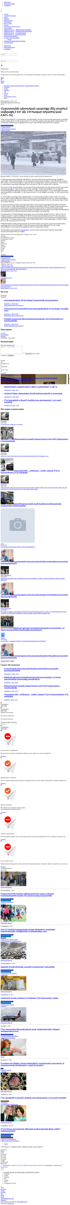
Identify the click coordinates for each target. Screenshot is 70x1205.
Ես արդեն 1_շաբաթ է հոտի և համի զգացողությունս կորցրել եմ (23, 641)
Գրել (2, 77)
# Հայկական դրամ (7, 1004)
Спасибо (3, 812)
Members (6, 19)
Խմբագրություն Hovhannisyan (10, 102)
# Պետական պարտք (8, 129)
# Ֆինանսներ (5, 130)
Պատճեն (22, 1202)
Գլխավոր (7, 2)
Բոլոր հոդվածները (11, 36)
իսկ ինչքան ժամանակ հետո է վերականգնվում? (18, 547)
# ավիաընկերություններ (9, 1036)
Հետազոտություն (7, 125)
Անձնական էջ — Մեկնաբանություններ (18, 31)
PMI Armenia (7, 22)
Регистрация (7, 28)
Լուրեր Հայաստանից (11, 38)
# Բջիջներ (4, 1103)
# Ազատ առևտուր (7, 902)
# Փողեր (3, 1006)
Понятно (3, 756)
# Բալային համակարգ (9, 973)
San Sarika (3, 421)
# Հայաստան (5, 127)
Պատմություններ (7, 1137)
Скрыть (12, 661)
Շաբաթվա (5, 334)
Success (6, 25)
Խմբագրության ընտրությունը (15, 41)
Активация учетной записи (12, 26)
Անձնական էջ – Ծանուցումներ (15, 34)
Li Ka (2, 543)
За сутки (3, 333)
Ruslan (2, 1057)
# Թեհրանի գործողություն (10, 1141)
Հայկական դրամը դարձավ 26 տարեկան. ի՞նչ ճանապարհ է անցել (29, 998)
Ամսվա (3, 336)
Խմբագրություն (6, 887)
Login (5, 17)
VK (11, 264)
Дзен (8, 264)
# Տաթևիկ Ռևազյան (8, 1038)
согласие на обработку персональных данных (29, 1165)
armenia (3, 638)
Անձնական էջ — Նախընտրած (15, 33)
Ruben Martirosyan (6, 575)
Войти (2, 81)
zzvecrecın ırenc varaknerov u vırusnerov (12, 424)
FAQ (2, 1068)
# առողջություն (6, 1070)
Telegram (3, 264)
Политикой (4, 1167)
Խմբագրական (9, 4)
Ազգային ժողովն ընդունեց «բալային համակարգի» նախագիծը (28, 967)
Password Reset (8, 20)
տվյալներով (24, 230)
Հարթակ (7, 5)
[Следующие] (5, 870)
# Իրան (3, 904)
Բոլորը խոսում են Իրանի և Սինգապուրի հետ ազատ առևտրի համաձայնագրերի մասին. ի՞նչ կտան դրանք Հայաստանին (27, 895)
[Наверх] (2, 1169)
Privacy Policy (8, 23)
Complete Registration (10, 15)
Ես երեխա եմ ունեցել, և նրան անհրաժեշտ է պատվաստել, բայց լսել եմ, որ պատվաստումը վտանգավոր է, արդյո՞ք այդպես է (32, 1064)
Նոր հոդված (8, 42)
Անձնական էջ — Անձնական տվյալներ (17, 29)
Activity (6, 14)
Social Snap (11, 1203)
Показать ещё (5, 661)
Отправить (10, 355)
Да (2, 706)
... (1, 8)
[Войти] (1, 79)
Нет (5, 706)
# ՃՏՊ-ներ (4, 975)
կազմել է (11, 189)
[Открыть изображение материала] (33, 174)
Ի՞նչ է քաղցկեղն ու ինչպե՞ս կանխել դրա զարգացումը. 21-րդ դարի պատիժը (33, 1098)
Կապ (9, 39)
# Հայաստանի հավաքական (11, 941)
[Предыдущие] (2, 871)
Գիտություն (5, 1101)
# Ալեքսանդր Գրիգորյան (9, 939)
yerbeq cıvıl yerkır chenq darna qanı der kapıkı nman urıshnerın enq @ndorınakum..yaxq (25, 456)
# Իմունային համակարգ (9, 1104)
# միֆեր (3, 1072)
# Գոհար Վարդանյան (8, 1139)
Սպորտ (3, 938)
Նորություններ (6, 900)
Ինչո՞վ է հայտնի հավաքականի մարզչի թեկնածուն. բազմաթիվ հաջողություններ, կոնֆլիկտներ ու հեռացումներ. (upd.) (28, 930)
